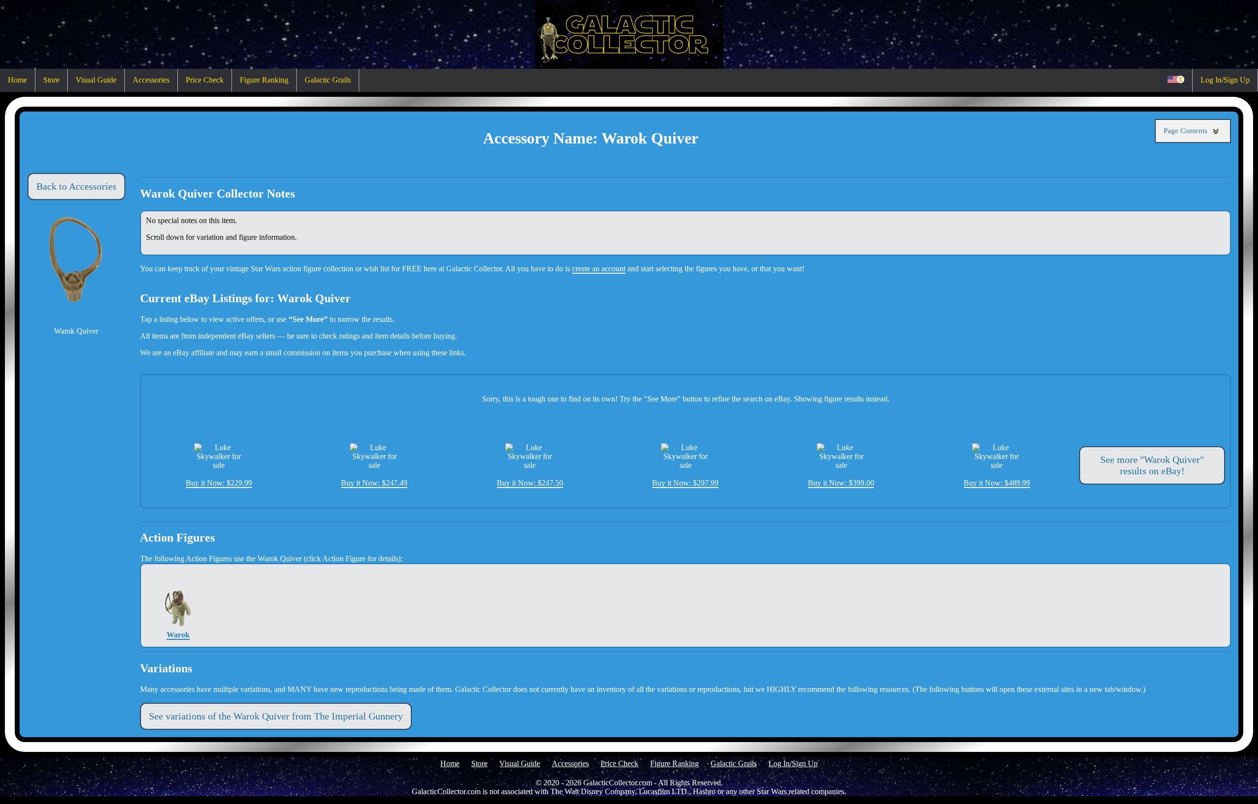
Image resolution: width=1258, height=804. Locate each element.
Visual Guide (96, 80)
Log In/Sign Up (1225, 80)
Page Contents (1186, 131)
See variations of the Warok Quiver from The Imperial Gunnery (276, 716)
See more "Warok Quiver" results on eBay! (1152, 465)
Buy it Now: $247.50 (530, 483)
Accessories (151, 80)
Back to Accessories (76, 186)
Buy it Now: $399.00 (841, 483)
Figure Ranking (264, 80)
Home (17, 80)
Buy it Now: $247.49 (374, 483)
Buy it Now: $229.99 (219, 483)
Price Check (205, 80)
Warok (178, 635)
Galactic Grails (328, 80)
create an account (599, 268)
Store (51, 80)
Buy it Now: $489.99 (997, 483)
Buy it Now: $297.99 (685, 483)
